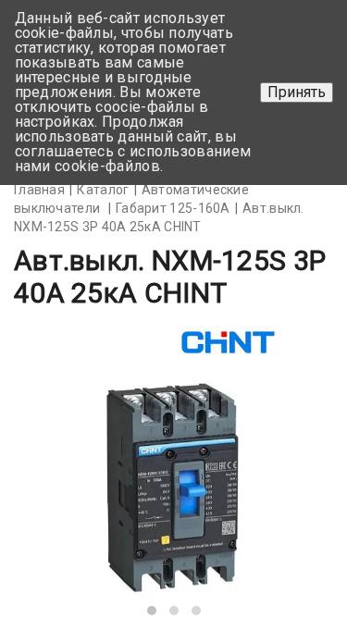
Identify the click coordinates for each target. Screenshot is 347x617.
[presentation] (57, 475)
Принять (296, 92)
